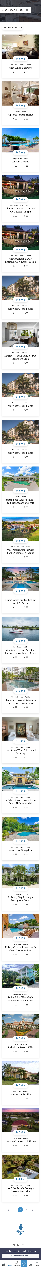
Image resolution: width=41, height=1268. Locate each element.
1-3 (20, 1179)
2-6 (20, 58)
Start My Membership (20, 1256)
